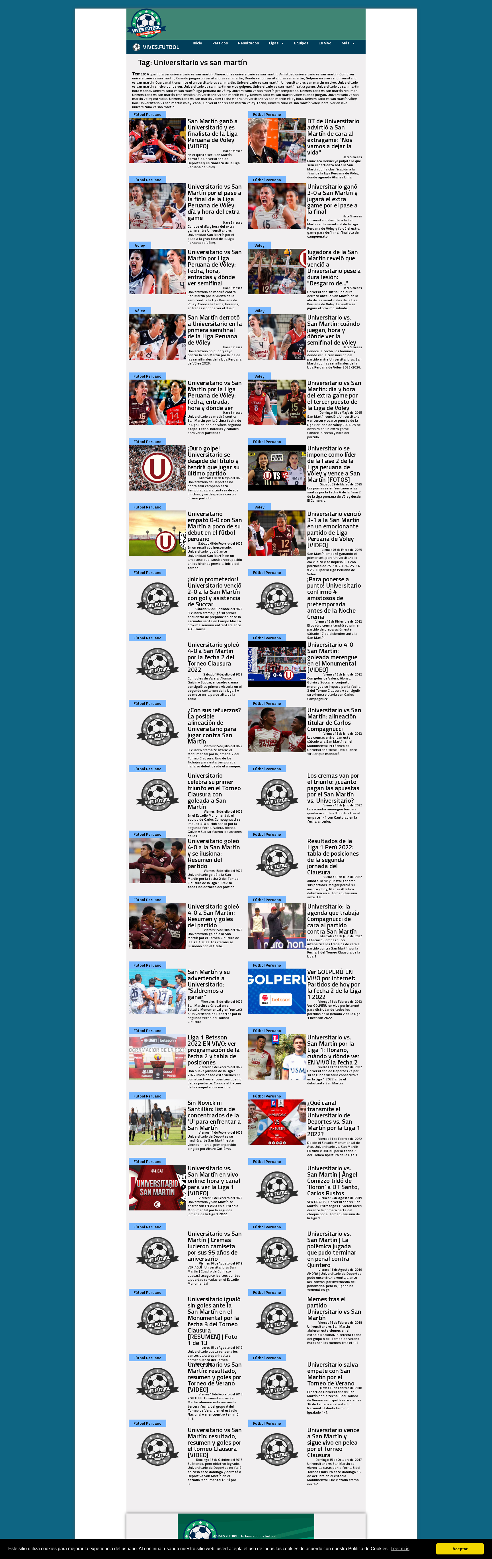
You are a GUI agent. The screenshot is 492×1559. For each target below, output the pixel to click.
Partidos (220, 43)
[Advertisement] (98, 94)
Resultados (248, 43)
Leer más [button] (400, 1548)
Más (346, 43)
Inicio (197, 43)
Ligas (274, 43)
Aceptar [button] (460, 1548)
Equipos (301, 43)
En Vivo (325, 43)
